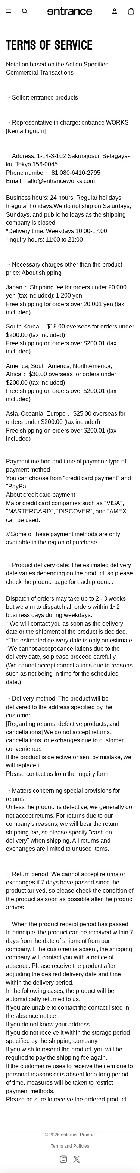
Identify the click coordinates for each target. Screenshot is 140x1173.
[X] (76, 1159)
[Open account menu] (114, 11)
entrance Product (78, 1135)
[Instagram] (63, 1159)
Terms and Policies (70, 1146)
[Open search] (24, 11)
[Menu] (8, 11)
